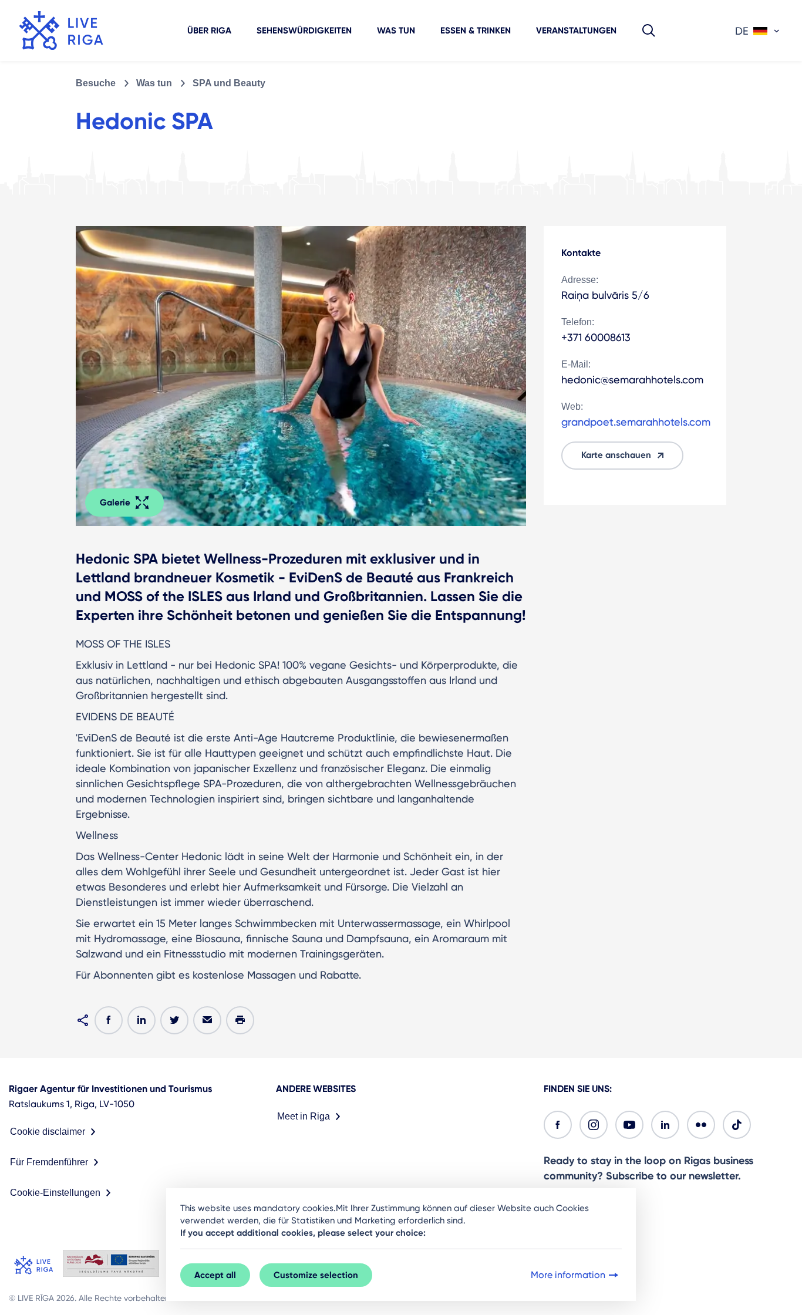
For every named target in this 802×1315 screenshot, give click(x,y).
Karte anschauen (616, 455)
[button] (649, 30)
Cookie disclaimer (47, 1132)
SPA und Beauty (229, 83)
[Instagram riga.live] (593, 1125)
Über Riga (209, 30)
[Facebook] (558, 1125)
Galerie (115, 502)
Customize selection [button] (316, 1275)
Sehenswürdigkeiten (304, 30)
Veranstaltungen (576, 30)
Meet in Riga (303, 1116)
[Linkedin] (665, 1125)
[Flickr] (701, 1125)
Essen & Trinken (475, 30)
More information (568, 1274)
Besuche (96, 83)
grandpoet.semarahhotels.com (635, 422)
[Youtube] (629, 1125)
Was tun (396, 30)
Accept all (215, 1275)
